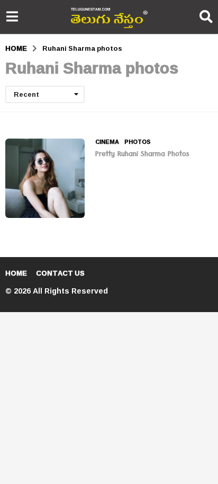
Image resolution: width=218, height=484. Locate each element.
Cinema (107, 142)
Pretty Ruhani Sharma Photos (142, 155)
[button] (12, 17)
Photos (137, 142)
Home (16, 273)
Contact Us (60, 273)
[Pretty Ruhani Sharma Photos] (45, 178)
